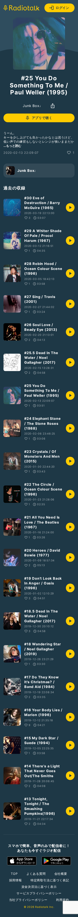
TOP (14, 873)
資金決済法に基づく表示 (39, 887)
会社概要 (60, 873)
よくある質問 (36, 873)
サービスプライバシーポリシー (38, 893)
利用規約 (62, 900)
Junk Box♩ (33, 106)
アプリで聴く (42, 118)
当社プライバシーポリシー (28, 900)
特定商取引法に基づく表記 (50, 880)
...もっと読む (12, 145)
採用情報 (15, 880)
